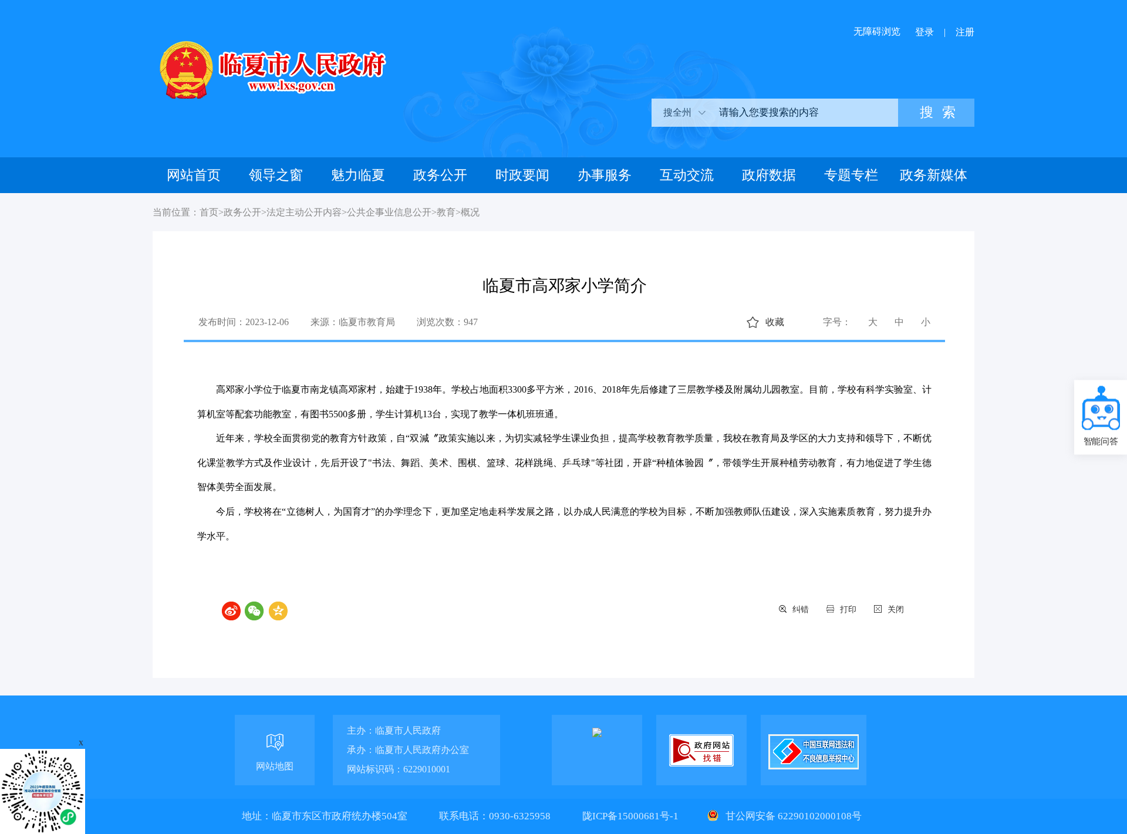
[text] (804, 113)
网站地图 (274, 766)
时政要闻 (522, 175)
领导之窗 (276, 175)
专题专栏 (851, 175)
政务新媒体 (933, 175)
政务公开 (440, 175)
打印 (848, 609)
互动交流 (687, 175)
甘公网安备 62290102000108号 (792, 816)
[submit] (936, 113)
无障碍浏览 (876, 31)
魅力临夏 (358, 175)
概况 (470, 212)
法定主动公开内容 (304, 212)
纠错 (800, 609)
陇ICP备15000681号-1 (631, 816)
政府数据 (769, 175)
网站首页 (194, 175)
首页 (209, 212)
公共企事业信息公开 (389, 212)
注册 (965, 32)
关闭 (896, 609)
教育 (446, 212)
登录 (924, 32)
